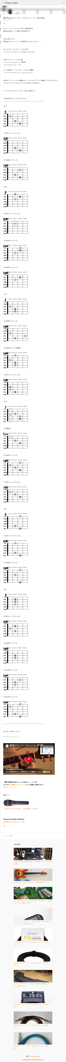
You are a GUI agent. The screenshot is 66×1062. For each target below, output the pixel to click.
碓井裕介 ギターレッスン (18, 784)
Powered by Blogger (34, 1056)
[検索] (64, 3)
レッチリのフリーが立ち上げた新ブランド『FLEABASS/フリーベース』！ (32, 882)
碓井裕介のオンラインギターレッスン (12, 821)
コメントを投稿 (7, 835)
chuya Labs (11, 2)
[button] (4, 23)
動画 (23, 821)
